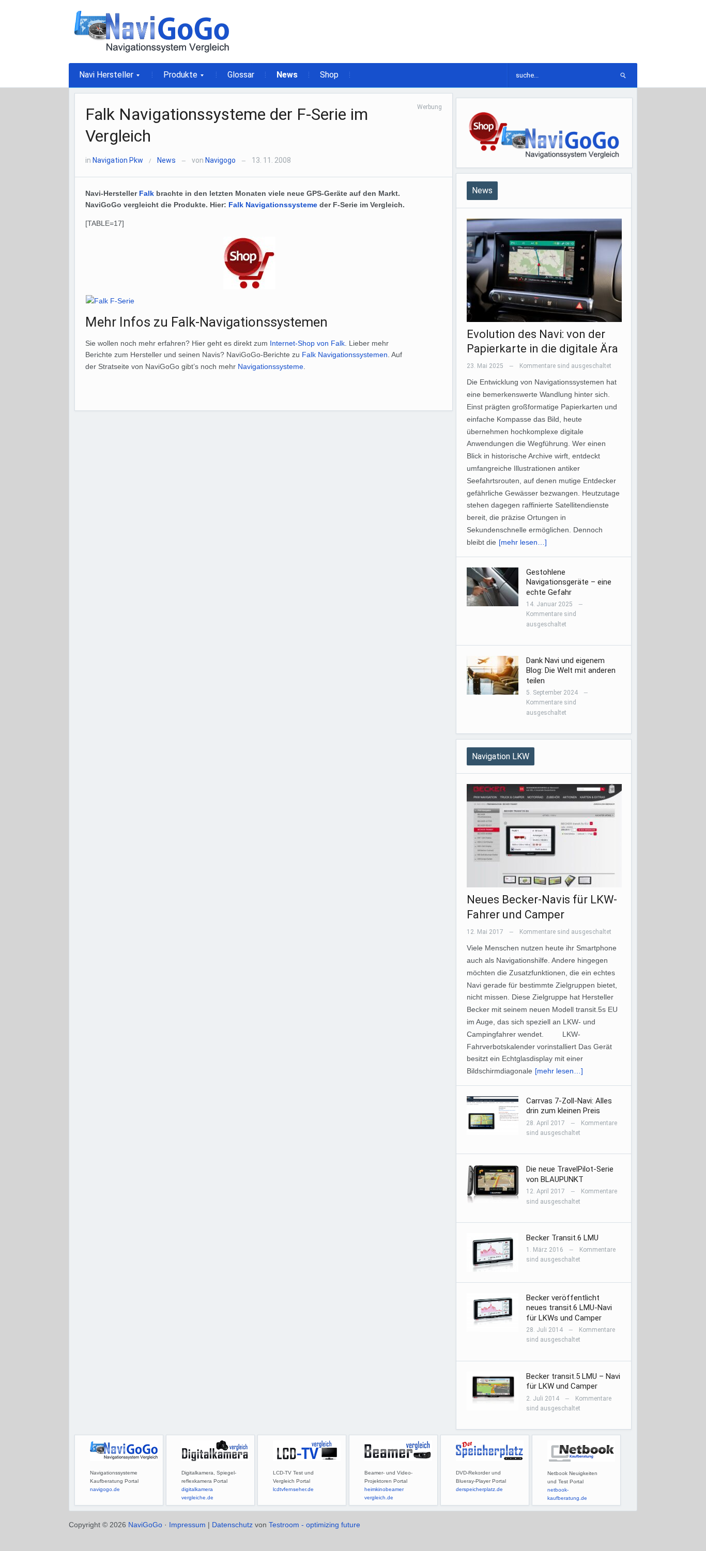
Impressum (187, 1525)
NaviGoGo (145, 1525)
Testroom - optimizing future (314, 1525)
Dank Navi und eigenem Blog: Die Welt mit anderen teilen (571, 670)
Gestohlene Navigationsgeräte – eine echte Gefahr (568, 582)
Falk (146, 193)
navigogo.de (105, 1489)
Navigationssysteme (270, 366)
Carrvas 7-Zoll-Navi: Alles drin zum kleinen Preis (569, 1106)
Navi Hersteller (101, 78)
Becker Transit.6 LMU (562, 1237)
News (287, 75)
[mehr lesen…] (523, 542)
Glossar (240, 75)
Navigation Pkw (118, 160)
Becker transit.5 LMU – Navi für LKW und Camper (573, 1381)
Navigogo (220, 160)
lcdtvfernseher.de (293, 1489)
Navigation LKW (500, 756)
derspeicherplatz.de (479, 1489)
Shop (329, 75)
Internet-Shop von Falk (307, 343)
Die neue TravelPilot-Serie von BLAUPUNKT (569, 1174)
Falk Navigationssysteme (272, 205)
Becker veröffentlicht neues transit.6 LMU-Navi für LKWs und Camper (569, 1308)
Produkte (175, 78)
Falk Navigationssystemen (345, 354)
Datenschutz (232, 1525)
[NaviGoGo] (151, 31)
